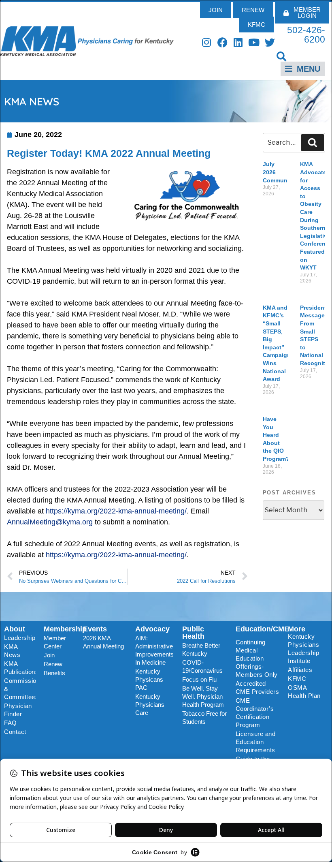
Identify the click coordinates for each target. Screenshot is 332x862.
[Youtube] (254, 42)
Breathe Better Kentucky (201, 649)
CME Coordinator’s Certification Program (255, 712)
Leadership (19, 637)
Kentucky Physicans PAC (149, 679)
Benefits (54, 672)
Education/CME (262, 629)
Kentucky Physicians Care (149, 704)
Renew (53, 664)
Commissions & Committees (20, 688)
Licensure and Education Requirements (256, 741)
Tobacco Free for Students (204, 717)
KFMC (297, 678)
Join (49, 655)
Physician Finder (18, 709)
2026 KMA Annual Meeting (103, 642)
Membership (65, 629)
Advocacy (152, 629)
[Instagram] (207, 42)
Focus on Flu (199, 679)
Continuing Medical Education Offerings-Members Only (257, 658)
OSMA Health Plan (304, 691)
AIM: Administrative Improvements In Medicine (154, 650)
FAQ (10, 722)
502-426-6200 (306, 35)
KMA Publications (20, 667)
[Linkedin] (238, 42)
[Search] (312, 142)
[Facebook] (222, 42)
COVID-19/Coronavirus (202, 666)
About (14, 629)
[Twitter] (270, 42)
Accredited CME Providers (257, 687)
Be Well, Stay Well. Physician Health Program (203, 696)
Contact (15, 731)
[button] (281, 56)
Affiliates (300, 669)
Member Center (55, 642)
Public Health (193, 632)
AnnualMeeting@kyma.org (50, 522)
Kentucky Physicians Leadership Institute (303, 648)
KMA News (12, 650)
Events (95, 629)
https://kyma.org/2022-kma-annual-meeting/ (116, 511)
